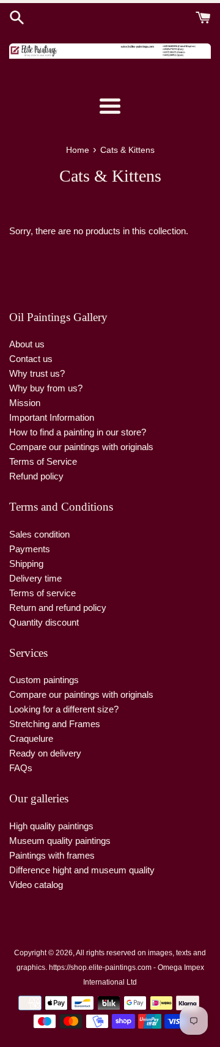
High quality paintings (51, 826)
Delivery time (35, 578)
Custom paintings (44, 680)
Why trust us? (37, 373)
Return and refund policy (57, 607)
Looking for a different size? (64, 709)
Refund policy (36, 476)
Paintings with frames (52, 855)
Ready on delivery (45, 753)
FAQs (20, 768)
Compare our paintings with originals (81, 447)
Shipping (26, 563)
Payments (29, 549)
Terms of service (42, 593)
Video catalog (36, 884)
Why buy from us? (45, 388)
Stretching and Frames (54, 724)
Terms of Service (43, 461)
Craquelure (31, 738)
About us (27, 344)
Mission (24, 403)
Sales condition (39, 534)
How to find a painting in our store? (77, 432)
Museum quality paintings (60, 840)
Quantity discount (44, 622)
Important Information (51, 417)
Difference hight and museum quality (82, 870)
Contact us (31, 358)
